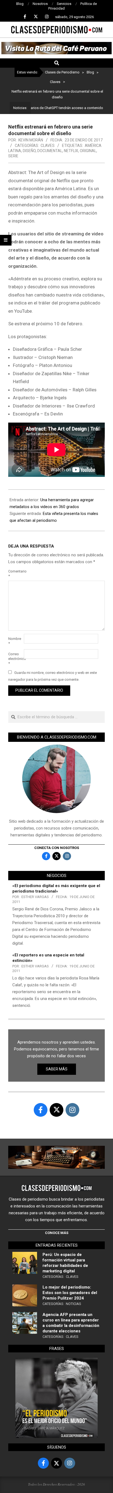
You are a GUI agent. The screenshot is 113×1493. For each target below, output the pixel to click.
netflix (71, 151)
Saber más (56, 1069)
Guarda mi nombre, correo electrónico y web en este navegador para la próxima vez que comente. (52, 676)
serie (13, 156)
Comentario (15, 573)
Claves (48, 145)
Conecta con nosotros (56, 848)
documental (49, 151)
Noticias (73, 1304)
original (88, 151)
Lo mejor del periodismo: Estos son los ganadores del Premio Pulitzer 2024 (70, 1293)
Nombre (14, 641)
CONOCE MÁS (56, 1233)
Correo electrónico (15, 658)
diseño (29, 151)
